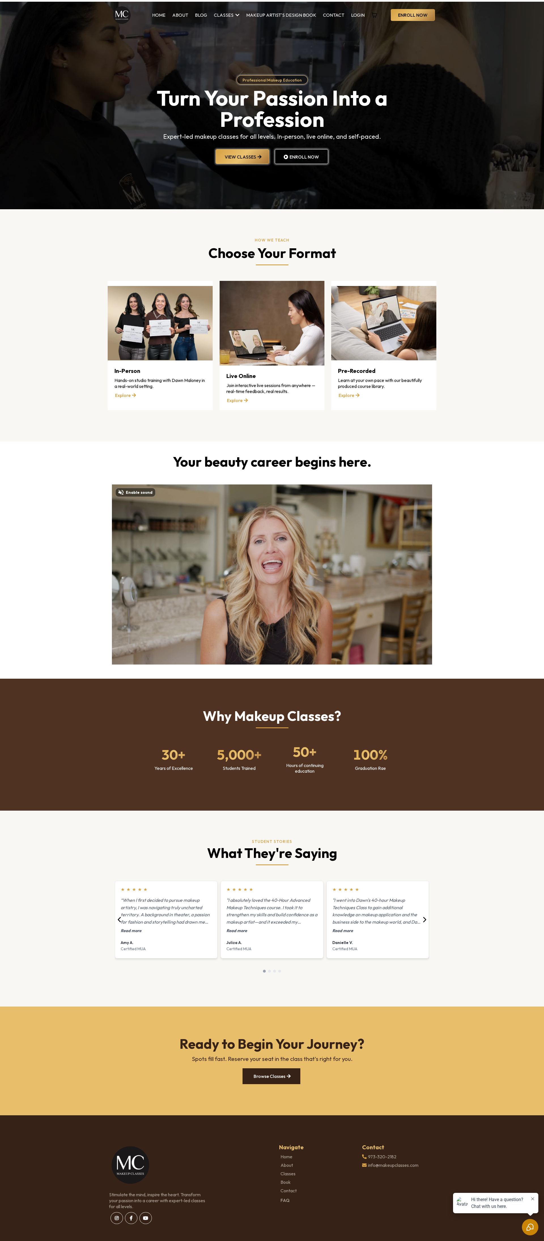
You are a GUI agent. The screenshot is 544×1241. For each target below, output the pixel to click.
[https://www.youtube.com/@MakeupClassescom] (145, 1218)
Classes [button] (224, 15)
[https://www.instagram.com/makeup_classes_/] (116, 1218)
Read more (131, 930)
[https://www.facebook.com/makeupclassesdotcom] (131, 1218)
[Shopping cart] (374, 15)
